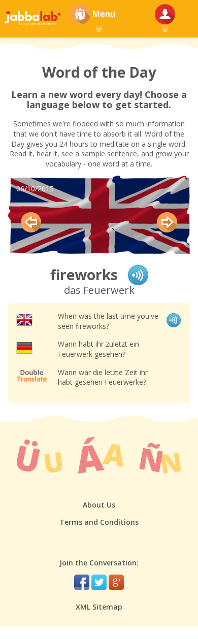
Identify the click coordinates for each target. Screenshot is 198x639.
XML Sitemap (99, 607)
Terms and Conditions (99, 522)
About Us (99, 505)
